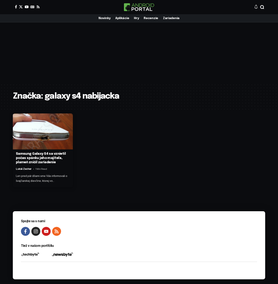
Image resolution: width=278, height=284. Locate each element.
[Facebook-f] (25, 231)
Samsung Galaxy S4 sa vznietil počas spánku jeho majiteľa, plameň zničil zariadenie (41, 158)
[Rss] (38, 7)
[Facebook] (16, 7)
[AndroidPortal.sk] (139, 7)
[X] (21, 7)
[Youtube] (46, 231)
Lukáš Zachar (24, 169)
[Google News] (32, 7)
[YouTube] (27, 7)
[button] (262, 7)
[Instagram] (35, 231)
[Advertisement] (139, 52)
